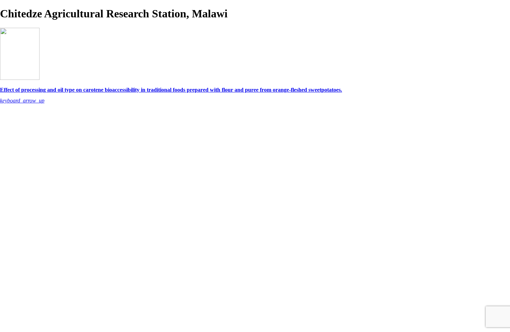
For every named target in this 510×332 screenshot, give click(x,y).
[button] (22, 100)
